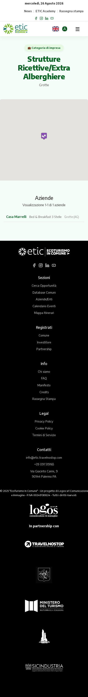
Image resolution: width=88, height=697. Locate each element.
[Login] (64, 28)
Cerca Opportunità (44, 285)
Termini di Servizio (44, 435)
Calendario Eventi (44, 306)
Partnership (44, 349)
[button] (44, 136)
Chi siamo (44, 371)
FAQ (44, 378)
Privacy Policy (44, 421)
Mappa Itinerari (44, 313)
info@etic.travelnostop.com (44, 457)
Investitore (44, 342)
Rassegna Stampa (44, 399)
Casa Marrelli (16, 217)
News (28, 11)
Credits (44, 392)
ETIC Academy (45, 11)
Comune (44, 335)
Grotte (44, 85)
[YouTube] (52, 18)
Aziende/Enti (44, 299)
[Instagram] (41, 18)
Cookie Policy (44, 428)
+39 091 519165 (44, 464)
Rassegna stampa (71, 11)
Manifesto (44, 385)
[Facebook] (36, 18)
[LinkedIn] (46, 18)
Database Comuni (44, 292)
